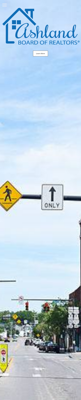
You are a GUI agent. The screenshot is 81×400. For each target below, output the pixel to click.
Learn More (40, 53)
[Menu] (4, 4)
